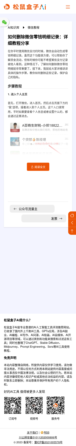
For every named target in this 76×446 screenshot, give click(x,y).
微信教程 (33, 27)
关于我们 (32, 432)
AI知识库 (14, 27)
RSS (46, 432)
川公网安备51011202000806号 (38, 437)
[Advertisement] (38, 268)
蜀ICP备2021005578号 (48, 442)
